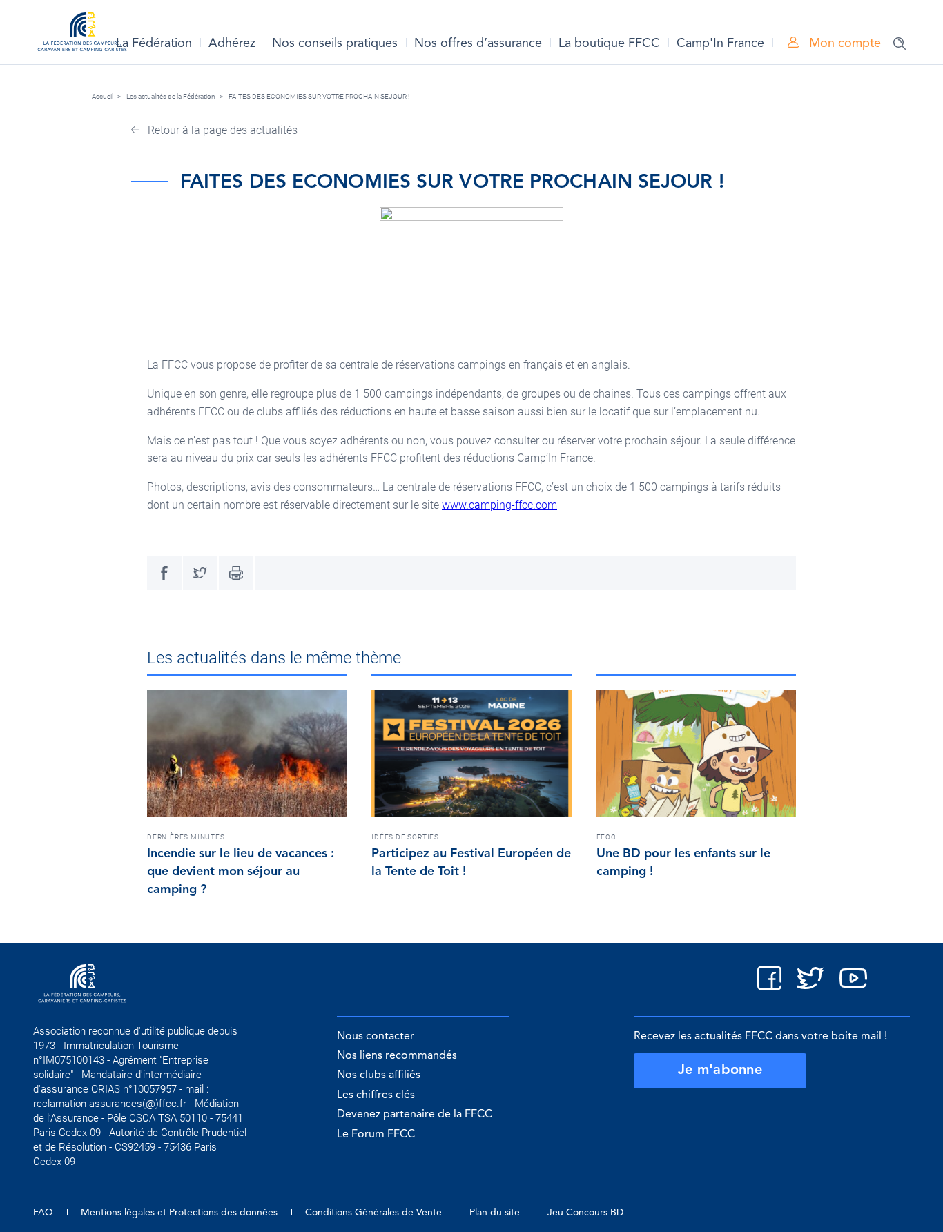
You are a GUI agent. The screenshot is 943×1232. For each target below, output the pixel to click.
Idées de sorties (405, 837)
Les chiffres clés (376, 1095)
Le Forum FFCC (376, 1134)
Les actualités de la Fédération (170, 96)
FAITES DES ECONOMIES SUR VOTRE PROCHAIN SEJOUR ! (319, 96)
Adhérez (231, 43)
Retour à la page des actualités (221, 130)
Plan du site (494, 1213)
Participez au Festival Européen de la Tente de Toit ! (471, 863)
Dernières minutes (186, 837)
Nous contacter (375, 1036)
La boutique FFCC (609, 43)
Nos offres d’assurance (478, 43)
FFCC (606, 837)
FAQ (43, 1213)
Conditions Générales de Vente (373, 1213)
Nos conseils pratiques (335, 43)
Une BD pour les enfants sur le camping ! (683, 863)
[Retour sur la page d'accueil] (82, 34)
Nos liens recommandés (397, 1056)
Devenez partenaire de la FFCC (414, 1114)
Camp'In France (720, 43)
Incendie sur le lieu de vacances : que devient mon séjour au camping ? (240, 872)
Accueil (102, 96)
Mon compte (843, 43)
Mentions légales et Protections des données (179, 1213)
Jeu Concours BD (585, 1213)
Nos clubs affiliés (378, 1075)
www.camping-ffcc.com (499, 504)
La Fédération (154, 43)
